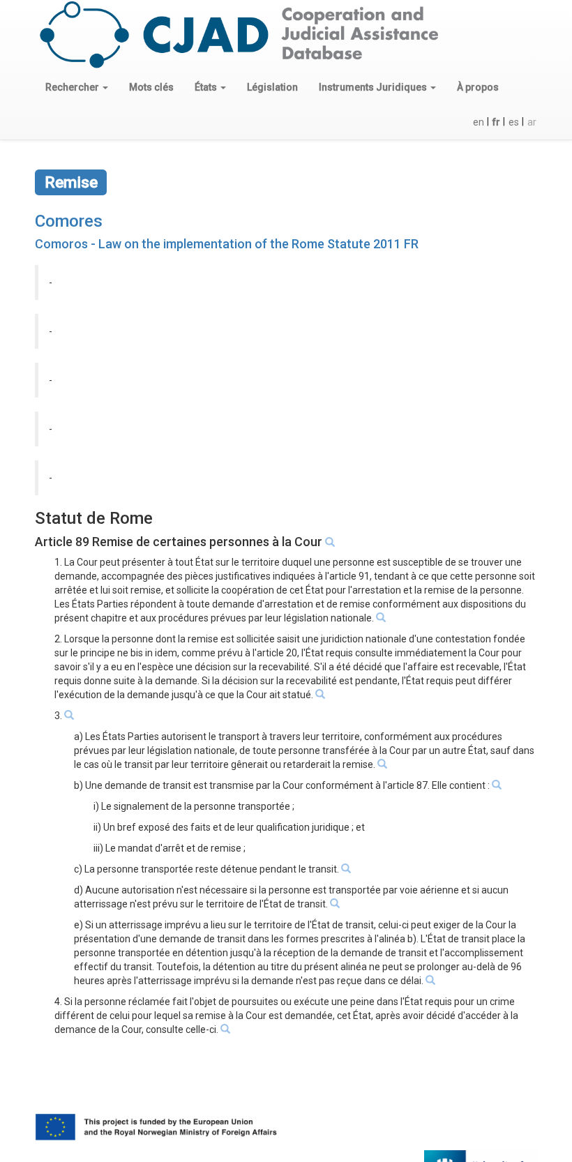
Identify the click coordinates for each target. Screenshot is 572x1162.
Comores (69, 221)
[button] (77, 87)
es (514, 122)
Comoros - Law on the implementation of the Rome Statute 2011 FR (227, 243)
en (478, 122)
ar (531, 122)
